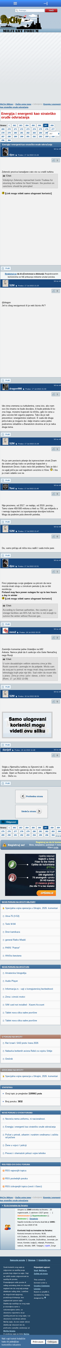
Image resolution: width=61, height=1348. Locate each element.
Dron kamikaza (12, 932)
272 (21, 129)
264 (26, 125)
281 (21, 133)
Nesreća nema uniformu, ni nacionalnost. (25, 1119)
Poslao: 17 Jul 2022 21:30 (35, 389)
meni (15, 3)
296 (2, 140)
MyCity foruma (9, 1331)
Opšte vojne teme (23, 104)
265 (33, 125)
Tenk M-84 (10, 924)
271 (15, 129)
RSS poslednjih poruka (16, 1178)
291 (27, 137)
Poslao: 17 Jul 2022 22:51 (28, 566)
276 (46, 129)
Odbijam (52, 1341)
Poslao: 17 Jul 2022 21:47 (28, 531)
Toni (11, 488)
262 (14, 125)
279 (9, 133)
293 (40, 137)
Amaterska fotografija (15, 973)
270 (9, 129)
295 (40, 835)
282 (27, 133)
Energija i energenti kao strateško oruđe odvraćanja (30, 1126)
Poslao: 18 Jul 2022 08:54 (28, 696)
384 (9, 140)
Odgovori (11, 822)
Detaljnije (34, 1219)
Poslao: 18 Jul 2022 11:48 (25, 750)
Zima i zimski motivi (15, 997)
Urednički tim (44, 1260)
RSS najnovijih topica (15, 1170)
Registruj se (11, 274)
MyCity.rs (43, 1270)
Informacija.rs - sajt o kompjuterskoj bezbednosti (29, 989)
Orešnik (9, 1059)
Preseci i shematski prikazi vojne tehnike (25, 1153)
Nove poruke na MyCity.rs (15, 967)
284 (40, 133)
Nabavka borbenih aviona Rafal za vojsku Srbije (28, 1051)
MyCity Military (6, 104)
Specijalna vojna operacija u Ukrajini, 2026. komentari (31, 908)
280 (15, 133)
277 (53, 129)
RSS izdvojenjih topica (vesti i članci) (23, 1186)
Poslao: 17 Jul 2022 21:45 (28, 489)
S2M (12, 285)
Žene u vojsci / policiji (16, 1145)
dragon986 (15, 388)
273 (27, 129)
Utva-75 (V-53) (12, 916)
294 (46, 137)
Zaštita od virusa (41, 1274)
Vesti (36, 1270)
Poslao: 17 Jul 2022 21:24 (28, 155)
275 (40, 129)
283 (34, 133)
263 (20, 125)
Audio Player (11, 981)
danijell (7, 749)
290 (21, 137)
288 (9, 137)
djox (11, 154)
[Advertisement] (30, 68)
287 (2, 137)
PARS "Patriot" (12, 947)
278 (2, 133)
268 (52, 125)
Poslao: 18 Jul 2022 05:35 (29, 632)
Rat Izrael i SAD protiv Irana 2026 (21, 1043)
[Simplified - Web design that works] (45, 1297)
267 (45, 125)
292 (34, 137)
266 (39, 125)
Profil (7, 268)
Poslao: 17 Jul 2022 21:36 (28, 444)
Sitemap (31, 1260)
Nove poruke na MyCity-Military (18, 902)
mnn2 (12, 632)
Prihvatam (38, 1341)
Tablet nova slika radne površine (21, 1012)
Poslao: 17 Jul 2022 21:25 (28, 286)
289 (15, 137)
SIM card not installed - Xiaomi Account (24, 1004)
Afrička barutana (13, 955)
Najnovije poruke (17, 1260)
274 (34, 129)
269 (2, 129)
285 (46, 133)
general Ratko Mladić (15, 940)
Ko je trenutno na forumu (16, 1205)
